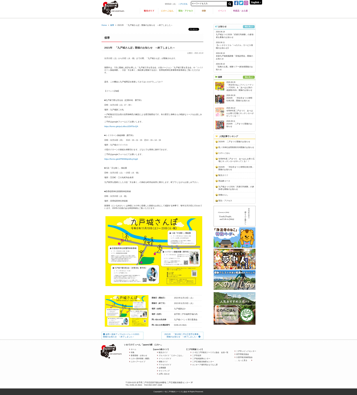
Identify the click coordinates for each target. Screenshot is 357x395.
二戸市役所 (196, 355)
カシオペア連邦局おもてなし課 (205, 365)
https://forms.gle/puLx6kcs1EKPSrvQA (121, 126)
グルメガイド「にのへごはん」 (171, 355)
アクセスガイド (165, 365)
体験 (204, 10)
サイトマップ (164, 371)
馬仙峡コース (224, 181)
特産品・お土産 (240, 10)
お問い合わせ (164, 374)
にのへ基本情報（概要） (141, 358)
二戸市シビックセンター (246, 351)
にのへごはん (167, 10)
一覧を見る (247, 27)
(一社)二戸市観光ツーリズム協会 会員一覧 (210, 352)
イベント (222, 10)
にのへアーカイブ (138, 362)
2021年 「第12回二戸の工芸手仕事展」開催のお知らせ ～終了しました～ (182, 335)
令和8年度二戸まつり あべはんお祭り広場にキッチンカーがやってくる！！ (236, 160)
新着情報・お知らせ (139, 355)
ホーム (133, 349)
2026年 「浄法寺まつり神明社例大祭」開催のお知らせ (236, 168)
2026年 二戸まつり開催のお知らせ (234, 141)
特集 (132, 352)
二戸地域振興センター (201, 358)
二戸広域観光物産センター (203, 362)
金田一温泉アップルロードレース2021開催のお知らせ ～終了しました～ (121, 335)
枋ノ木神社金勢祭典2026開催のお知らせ (236, 147)
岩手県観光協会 (242, 354)
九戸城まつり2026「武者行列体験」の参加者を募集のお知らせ (236, 188)
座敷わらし (223, 195)
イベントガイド (165, 358)
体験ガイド (163, 362)
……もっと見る (241, 360)
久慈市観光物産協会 (244, 357)
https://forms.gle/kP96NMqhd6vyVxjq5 (121, 159)
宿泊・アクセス (185, 10)
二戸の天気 (182, 4)
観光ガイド (149, 10)
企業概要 (162, 368)
